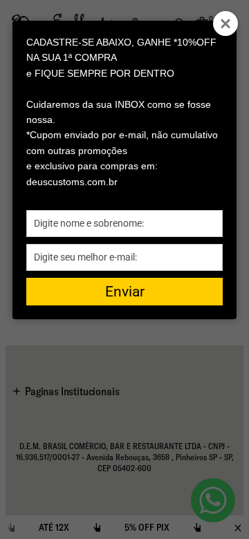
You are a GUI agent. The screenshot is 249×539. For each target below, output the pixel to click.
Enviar (125, 291)
